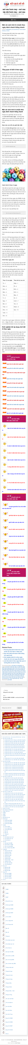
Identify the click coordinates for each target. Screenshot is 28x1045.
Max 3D (6, 831)
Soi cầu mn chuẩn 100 (7, 791)
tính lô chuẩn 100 (7, 670)
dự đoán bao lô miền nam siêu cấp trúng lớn (14, 793)
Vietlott (4, 825)
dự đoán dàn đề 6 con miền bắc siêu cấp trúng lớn (15, 750)
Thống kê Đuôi (8, 858)
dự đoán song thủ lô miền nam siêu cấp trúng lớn (15, 805)
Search (19, 708)
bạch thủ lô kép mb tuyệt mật (15, 379)
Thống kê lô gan (8, 852)
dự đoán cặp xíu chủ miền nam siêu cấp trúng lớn (15, 794)
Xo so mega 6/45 (8, 828)
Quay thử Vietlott (8, 878)
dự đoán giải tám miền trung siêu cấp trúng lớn (14, 782)
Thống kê (6, 834)
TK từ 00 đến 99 (8, 864)
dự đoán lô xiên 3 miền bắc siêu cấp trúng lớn (14, 767)
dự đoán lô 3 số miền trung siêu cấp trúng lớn (14, 784)
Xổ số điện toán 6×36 (9, 837)
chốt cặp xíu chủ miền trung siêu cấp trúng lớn (14, 779)
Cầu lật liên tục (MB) (9, 844)
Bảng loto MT (7, 869)
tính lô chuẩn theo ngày (7, 674)
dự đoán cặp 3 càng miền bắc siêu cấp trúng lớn (15, 747)
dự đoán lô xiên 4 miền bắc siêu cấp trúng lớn (14, 768)
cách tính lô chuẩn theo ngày (11, 666)
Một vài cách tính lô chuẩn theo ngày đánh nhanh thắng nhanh (13, 668)
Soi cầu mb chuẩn (6, 761)
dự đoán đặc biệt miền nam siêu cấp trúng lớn (14, 796)
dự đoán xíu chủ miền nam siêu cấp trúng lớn (14, 806)
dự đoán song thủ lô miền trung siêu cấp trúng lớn (15, 788)
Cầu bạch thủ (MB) (8, 843)
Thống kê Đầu (7, 856)
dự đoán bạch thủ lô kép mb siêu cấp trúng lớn (14, 744)
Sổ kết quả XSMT (8, 822)
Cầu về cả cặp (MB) (9, 846)
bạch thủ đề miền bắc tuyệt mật (15, 387)
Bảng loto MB (7, 867)
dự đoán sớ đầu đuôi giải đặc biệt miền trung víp (15, 787)
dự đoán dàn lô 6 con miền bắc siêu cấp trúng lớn (15, 762)
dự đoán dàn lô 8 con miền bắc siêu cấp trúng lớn (15, 764)
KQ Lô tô (5, 866)
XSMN (4, 815)
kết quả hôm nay (6, 817)
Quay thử (5, 872)
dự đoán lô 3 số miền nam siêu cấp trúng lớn (14, 799)
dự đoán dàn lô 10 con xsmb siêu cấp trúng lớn (14, 758)
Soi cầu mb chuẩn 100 (7, 738)
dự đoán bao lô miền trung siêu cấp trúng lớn (14, 778)
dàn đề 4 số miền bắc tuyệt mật (15, 396)
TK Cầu (4, 841)
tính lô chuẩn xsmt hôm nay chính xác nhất (14, 677)
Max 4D (6, 832)
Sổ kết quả (5, 818)
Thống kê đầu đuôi (8, 850)
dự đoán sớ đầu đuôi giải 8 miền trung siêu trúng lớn (15, 785)
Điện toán (5, 835)
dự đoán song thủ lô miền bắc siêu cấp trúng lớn (15, 773)
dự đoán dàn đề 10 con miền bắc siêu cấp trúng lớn (15, 753)
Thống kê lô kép (8, 855)
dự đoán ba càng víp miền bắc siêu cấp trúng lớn (15, 741)
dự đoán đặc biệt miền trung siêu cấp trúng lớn (14, 781)
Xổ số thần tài (7, 840)
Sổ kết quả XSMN (8, 823)
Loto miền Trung (9, 1014)
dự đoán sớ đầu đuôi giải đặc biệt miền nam (14, 803)
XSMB (4, 812)
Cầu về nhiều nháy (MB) (10, 847)
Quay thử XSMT (8, 876)
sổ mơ (4, 879)
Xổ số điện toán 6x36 (10, 940)
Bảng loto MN (7, 870)
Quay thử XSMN (8, 875)
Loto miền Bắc (9, 1006)
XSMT (4, 814)
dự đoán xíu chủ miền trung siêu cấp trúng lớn (14, 790)
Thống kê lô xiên (8, 853)
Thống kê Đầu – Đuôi (9, 859)
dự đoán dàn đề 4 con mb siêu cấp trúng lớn (14, 749)
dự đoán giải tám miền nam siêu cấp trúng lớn (14, 797)
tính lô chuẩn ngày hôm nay (19, 673)
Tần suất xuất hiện (8, 862)
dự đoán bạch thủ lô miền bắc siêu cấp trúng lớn (15, 746)
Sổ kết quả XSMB (8, 820)
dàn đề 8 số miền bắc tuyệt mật (15, 404)
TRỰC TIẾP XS (6, 811)
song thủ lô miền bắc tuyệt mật (15, 368)
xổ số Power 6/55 (8, 829)
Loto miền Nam (9, 1010)
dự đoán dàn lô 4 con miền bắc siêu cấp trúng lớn (15, 759)
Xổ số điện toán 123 (9, 838)
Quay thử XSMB (8, 873)
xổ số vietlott (8, 916)
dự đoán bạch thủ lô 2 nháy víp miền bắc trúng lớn (15, 740)
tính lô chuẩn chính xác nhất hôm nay (13, 671)
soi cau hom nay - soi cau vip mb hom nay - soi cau (12, 678)
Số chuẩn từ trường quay (17, 665)
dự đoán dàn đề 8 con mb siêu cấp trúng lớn (14, 752)
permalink (10, 679)
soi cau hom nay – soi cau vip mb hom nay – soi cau (14, 10)
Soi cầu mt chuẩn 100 (7, 776)
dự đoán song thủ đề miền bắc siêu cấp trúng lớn (15, 775)
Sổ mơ (7, 1033)
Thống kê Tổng (8, 861)
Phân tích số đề (6, 808)
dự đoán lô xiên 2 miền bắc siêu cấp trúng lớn (14, 765)
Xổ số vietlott (7, 826)
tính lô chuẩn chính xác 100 (16, 670)
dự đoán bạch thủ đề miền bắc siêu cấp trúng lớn (15, 743)
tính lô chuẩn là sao (19, 672)
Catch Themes (17, 1042)
